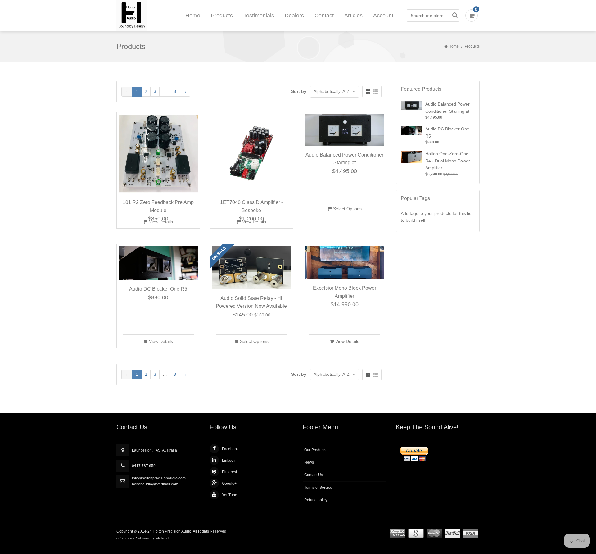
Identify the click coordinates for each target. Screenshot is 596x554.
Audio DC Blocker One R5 (158, 289)
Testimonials (258, 15)
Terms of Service (318, 487)
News (309, 462)
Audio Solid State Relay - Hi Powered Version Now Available (251, 302)
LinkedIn (229, 460)
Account (383, 15)
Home (192, 15)
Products (222, 15)
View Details (161, 221)
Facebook (230, 449)
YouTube (229, 495)
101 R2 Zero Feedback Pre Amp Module (158, 206)
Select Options (347, 208)
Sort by (298, 91)
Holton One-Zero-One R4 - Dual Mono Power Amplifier (447, 160)
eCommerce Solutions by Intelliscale (143, 538)
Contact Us (313, 475)
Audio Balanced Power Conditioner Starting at (344, 159)
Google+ (229, 483)
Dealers (294, 15)
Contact (324, 15)
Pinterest (229, 472)
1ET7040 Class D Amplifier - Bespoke (251, 206)
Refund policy (315, 500)
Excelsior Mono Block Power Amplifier (344, 292)
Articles (353, 15)
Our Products (315, 450)
